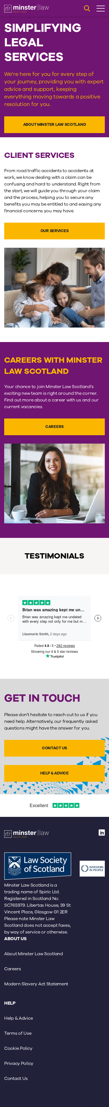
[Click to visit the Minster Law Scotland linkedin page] (102, 834)
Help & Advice (54, 773)
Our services (55, 231)
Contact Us (54, 748)
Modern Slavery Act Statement (36, 984)
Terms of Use (18, 1033)
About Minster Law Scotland (54, 124)
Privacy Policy (18, 1063)
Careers (54, 426)
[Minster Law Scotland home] (26, 8)
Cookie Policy (18, 1048)
